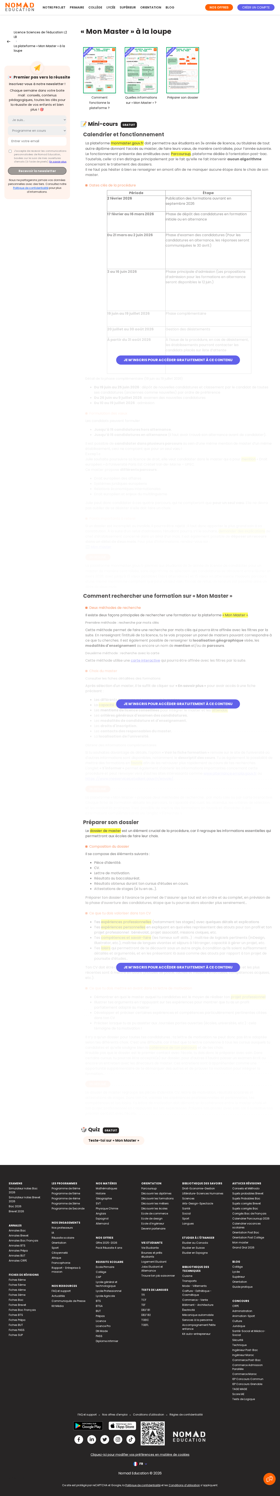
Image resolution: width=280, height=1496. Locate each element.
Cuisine (187, 1276)
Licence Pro (103, 1326)
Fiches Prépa (17, 1320)
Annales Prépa (18, 1250)
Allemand (102, 1223)
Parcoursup (149, 1188)
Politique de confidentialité (30, 188)
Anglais (101, 1213)
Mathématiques (106, 1188)
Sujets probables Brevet (247, 1193)
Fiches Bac (16, 1300)
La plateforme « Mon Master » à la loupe (39, 48)
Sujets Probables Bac (246, 1198)
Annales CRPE (18, 1260)
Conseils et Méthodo (245, 1188)
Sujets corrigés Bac (245, 1208)
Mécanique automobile (198, 1315)
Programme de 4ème (66, 1198)
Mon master (240, 1242)
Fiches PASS (16, 1330)
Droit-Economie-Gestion (198, 1188)
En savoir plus (57, 161)
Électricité (188, 1310)
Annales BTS (17, 1245)
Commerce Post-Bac (246, 1360)
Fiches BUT (16, 1325)
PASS (99, 1336)
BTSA (99, 1306)
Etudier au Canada (195, 1243)
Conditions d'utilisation (148, 1414)
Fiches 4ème (17, 1290)
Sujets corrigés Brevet (246, 1203)
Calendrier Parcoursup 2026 (251, 1218)
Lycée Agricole (105, 1296)
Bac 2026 (15, 1206)
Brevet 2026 (16, 1211)
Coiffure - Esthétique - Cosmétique (197, 1293)
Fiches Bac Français (22, 1310)
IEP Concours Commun (247, 1379)
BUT (98, 1311)
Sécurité (237, 1340)
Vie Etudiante (150, 1248)
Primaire (77, 7)
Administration (242, 1311)
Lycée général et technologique (106, 1284)
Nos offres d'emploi (115, 1414)
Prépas (100, 1316)
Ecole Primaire (105, 1267)
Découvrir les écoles (154, 1208)
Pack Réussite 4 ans (109, 1248)
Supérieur (128, 7)
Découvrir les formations (157, 1198)
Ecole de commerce (154, 1213)
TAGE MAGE (239, 1389)
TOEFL (145, 1325)
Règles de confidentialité (186, 1414)
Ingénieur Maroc (243, 1355)
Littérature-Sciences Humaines (202, 1193)
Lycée (111, 7)
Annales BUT (17, 1255)
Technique (239, 1345)
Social (186, 1213)
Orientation (150, 7)
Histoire (100, 1193)
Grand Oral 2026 (243, 1247)
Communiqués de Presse (68, 1301)
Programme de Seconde (68, 1208)
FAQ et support (61, 1291)
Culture (237, 1321)
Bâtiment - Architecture (197, 1305)
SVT (98, 1203)
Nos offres (219, 7)
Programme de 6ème (66, 1188)
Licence (101, 1321)
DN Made (102, 1331)
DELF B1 (145, 1310)
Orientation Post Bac (245, 1232)
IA (53, 1233)
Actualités (58, 1296)
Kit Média (58, 1306)
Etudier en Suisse (193, 1248)
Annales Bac (17, 1230)
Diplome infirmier (107, 1341)
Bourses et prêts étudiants (151, 1255)
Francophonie (61, 1263)
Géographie (104, 1198)
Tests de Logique (243, 1399)
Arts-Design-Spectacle (197, 1203)
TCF (143, 1300)
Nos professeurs (62, 1228)
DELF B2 (146, 1315)
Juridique (238, 1326)
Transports (189, 1281)
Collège (95, 7)
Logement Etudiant (153, 1262)
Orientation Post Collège (248, 1237)
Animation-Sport (243, 1316)
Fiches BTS (16, 1315)
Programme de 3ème (66, 1203)
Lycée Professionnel (108, 1291)
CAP (98, 1277)
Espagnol (102, 1218)
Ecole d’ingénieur (152, 1223)
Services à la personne (197, 1320)
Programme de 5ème (66, 1193)
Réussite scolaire (63, 1238)
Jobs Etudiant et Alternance (152, 1268)
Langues (188, 1223)
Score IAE (238, 1394)
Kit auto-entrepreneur (196, 1334)
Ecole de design (152, 1218)
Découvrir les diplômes (156, 1193)
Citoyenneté (60, 1253)
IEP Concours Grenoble (247, 1384)
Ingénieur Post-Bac (245, 1350)
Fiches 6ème (17, 1280)
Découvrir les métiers (155, 1203)
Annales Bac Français (23, 1240)
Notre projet (54, 7)
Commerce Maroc (244, 1374)
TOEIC (145, 1320)
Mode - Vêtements (194, 1286)
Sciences (188, 1198)
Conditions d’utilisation (184, 1485)
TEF (143, 1305)
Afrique (56, 1258)
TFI (143, 1295)
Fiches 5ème (17, 1285)
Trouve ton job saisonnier (158, 1275)
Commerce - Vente (195, 1300)
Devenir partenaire (153, 1228)
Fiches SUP (16, 1335)
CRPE (235, 1306)
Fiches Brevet (17, 1305)
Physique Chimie (107, 1208)
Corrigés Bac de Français (249, 1213)
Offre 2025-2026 (106, 1243)
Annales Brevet (18, 1235)
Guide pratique (242, 1287)
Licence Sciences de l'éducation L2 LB (40, 34)
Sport (55, 1248)
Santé (186, 1208)
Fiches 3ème (17, 1295)
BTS (98, 1301)
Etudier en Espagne (195, 1253)
